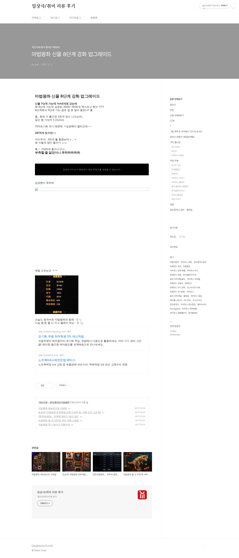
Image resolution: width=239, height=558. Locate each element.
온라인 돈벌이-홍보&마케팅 (182, 137)
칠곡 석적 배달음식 (177, 279)
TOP (204, 547)
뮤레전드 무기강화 (177, 292)
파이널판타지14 (178, 190)
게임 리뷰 (43, 402)
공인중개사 (174, 304)
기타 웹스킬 (175, 142)
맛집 (172, 110)
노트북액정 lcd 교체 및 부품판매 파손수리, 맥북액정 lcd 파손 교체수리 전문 (82, 364)
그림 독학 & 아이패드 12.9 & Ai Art (186, 131)
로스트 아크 (176, 165)
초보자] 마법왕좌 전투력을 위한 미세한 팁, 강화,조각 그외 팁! (69, 412)
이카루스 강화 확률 (177, 270)
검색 (197, 6)
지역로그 (36, 17)
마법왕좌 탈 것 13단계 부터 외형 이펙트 (58, 420)
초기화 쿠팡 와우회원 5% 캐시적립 (61, 336)
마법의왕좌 (174, 262)
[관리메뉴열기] (233, 5)
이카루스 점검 (196, 296)
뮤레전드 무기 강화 (177, 287)
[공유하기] (47, 385)
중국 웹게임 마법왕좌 (59, 402)
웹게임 (186, 296)
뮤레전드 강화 (175, 275)
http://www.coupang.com (52, 331)
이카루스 (190, 292)
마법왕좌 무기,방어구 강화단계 (54, 424)
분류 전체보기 (176, 99)
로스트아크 (197, 300)
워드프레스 (175, 147)
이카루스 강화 (186, 262)
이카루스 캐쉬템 (193, 279)
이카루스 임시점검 (188, 304)
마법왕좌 (186, 266)
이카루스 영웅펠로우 (178, 313)
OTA (172, 120)
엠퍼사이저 (201, 304)
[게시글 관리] (51, 385)
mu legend (175, 308)
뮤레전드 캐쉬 (175, 266)
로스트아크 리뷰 (193, 287)
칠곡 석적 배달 (176, 296)
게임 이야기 (176, 199)
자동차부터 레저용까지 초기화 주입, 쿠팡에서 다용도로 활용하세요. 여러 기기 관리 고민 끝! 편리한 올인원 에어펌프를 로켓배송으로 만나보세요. (89, 342)
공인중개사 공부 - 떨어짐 (181, 210)
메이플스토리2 (176, 300)
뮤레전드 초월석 (176, 283)
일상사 (173, 104)
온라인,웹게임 (177, 195)
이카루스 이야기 (177, 178)
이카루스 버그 (192, 270)
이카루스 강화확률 (189, 308)
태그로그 (55, 17)
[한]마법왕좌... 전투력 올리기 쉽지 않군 (58, 416)
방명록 (94, 17)
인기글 (182, 236)
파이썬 (174, 151)
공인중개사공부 (200, 262)
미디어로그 (75, 17)
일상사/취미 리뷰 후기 (53, 6)
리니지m (187, 300)
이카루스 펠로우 (177, 182)
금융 (172, 204)
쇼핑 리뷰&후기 (177, 115)
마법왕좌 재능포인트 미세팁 (52, 408)
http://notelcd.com (48, 355)
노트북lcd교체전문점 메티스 (56, 360)
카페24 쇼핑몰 (177, 155)
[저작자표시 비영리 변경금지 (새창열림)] (73, 385)
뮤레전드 (175, 174)
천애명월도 (175, 169)
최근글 (173, 236)
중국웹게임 (192, 313)
